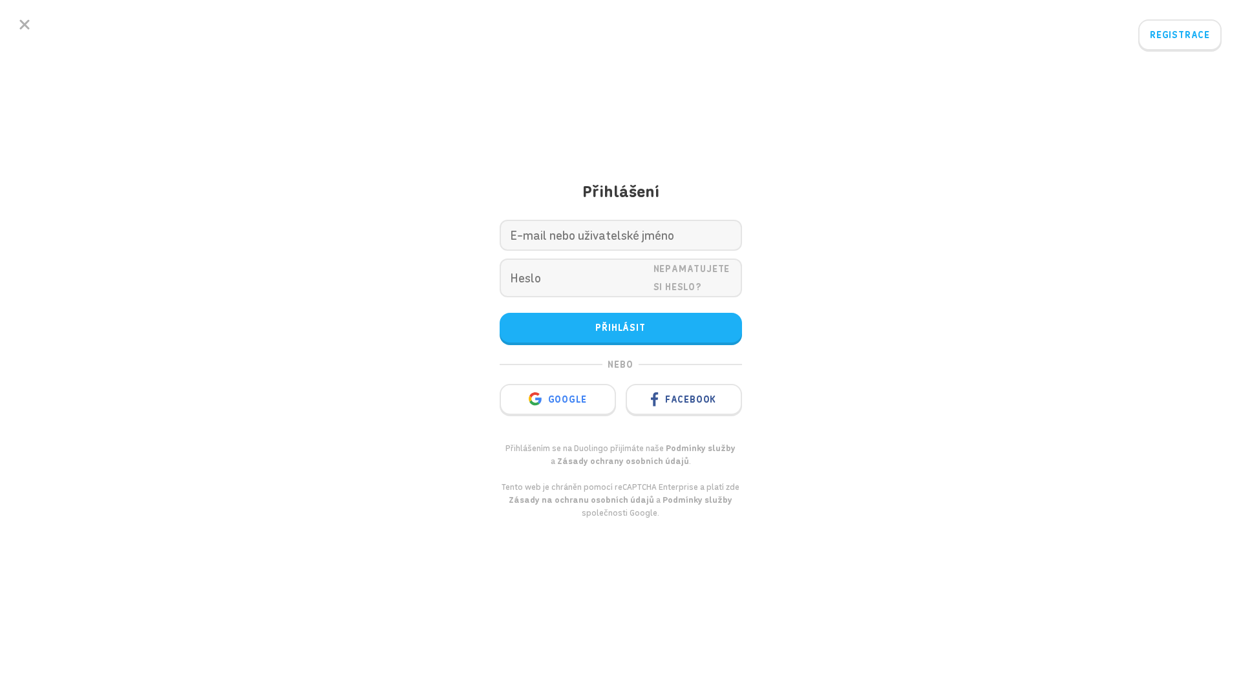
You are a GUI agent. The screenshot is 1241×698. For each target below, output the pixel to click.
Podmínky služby (697, 499)
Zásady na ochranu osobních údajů (581, 499)
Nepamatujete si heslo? (691, 278)
